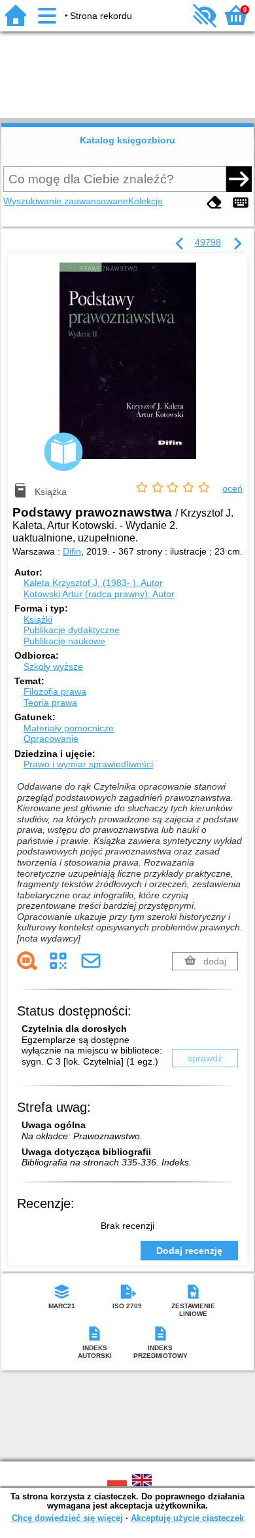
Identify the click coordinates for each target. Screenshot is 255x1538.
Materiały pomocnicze (69, 728)
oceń (232, 488)
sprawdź (205, 1058)
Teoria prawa (50, 702)
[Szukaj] (238, 178)
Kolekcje (145, 201)
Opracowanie (51, 738)
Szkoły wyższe (53, 666)
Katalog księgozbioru (127, 140)
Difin (72, 551)
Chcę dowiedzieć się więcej (67, 1518)
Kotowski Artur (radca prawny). (99, 594)
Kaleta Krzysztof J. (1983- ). (93, 582)
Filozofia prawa (55, 691)
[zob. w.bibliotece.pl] (27, 960)
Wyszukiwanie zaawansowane (65, 201)
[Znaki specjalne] (240, 202)
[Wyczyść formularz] (214, 202)
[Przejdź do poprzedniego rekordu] (180, 244)
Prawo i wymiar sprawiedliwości (88, 764)
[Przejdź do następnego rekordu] (237, 244)
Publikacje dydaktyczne (72, 630)
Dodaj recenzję (189, 1250)
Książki (38, 619)
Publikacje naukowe (64, 641)
